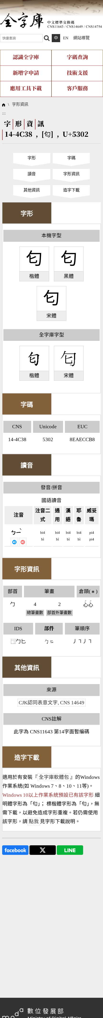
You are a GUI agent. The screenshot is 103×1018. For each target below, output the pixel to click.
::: (2, 2)
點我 (34, 821)
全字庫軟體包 (54, 777)
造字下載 (71, 190)
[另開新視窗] (15, 849)
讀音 (32, 174)
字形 (32, 158)
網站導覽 (81, 38)
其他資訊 (31, 190)
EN (65, 38)
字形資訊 (20, 104)
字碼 (71, 158)
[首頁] (51, 20)
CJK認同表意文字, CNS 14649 (51, 702)
